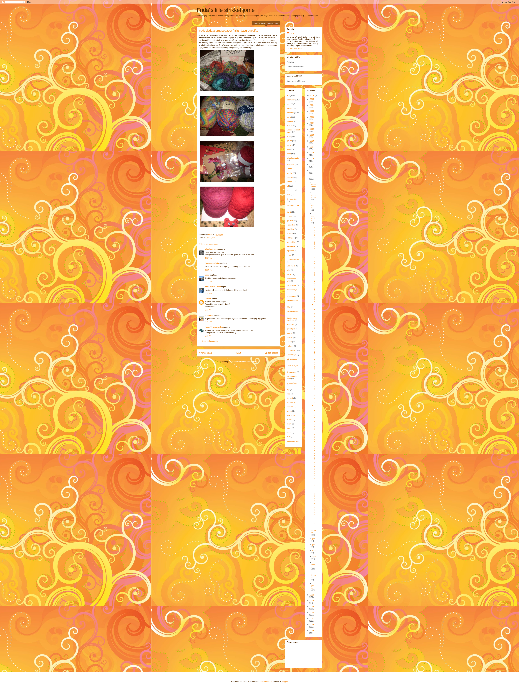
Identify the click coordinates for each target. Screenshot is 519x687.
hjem (289, 424)
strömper (291, 100)
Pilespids (290, 324)
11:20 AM (208, 270)
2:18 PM (208, 282)
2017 (312, 147)
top (288, 389)
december (313, 185)
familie (289, 173)
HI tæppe (291, 238)
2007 (312, 619)
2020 (312, 129)
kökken (290, 177)
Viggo (289, 411)
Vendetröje (291, 355)
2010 (312, 601)
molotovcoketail (266, 682)
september (313, 218)
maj (313, 550)
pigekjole (290, 229)
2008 (312, 613)
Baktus (290, 337)
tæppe (289, 182)
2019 (312, 135)
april (314, 556)
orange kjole (292, 383)
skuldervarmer (293, 441)
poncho (290, 190)
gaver (213, 237)
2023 (312, 111)
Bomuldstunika (293, 259)
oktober (313, 206)
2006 (312, 624)
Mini (288, 270)
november (313, 196)
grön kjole (291, 329)
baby (289, 145)
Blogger (285, 682)
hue (288, 104)
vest (288, 394)
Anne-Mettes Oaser (213, 287)
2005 (312, 631)
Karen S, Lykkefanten (214, 327)
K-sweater (291, 246)
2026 (312, 95)
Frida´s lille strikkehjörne (226, 10)
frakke (289, 419)
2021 (312, 123)
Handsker (291, 225)
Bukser (290, 233)
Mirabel (290, 407)
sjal (288, 149)
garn (208, 237)
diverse (290, 121)
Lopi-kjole (291, 266)
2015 (312, 159)
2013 (312, 171)
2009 (312, 607)
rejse (289, 255)
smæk (289, 333)
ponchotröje (292, 289)
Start (238, 353)
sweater (290, 113)
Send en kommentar (210, 341)
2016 (312, 153)
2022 (312, 117)
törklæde (290, 164)
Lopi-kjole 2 (292, 350)
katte (289, 428)
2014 (312, 165)
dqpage (208, 298)
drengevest (291, 372)
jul (288, 186)
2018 (312, 141)
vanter (289, 108)
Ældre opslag (271, 353)
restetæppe (292, 296)
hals (288, 194)
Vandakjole (291, 242)
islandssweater (293, 158)
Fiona (289, 342)
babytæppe (291, 285)
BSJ (288, 307)
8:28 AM (208, 336)
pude (289, 432)
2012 (312, 176)
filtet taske (291, 415)
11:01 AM (208, 258)
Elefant (290, 398)
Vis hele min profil (294, 49)
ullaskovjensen (211, 249)
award (289, 274)
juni (313, 544)
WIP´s (289, 126)
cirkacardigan (292, 365)
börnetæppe (292, 359)
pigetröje (290, 251)
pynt (288, 437)
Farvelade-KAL (293, 311)
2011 (312, 595)
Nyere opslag (205, 353)
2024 (312, 105)
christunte (209, 315)
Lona (207, 275)
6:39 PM (208, 293)
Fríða (292, 33)
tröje (289, 136)
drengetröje (292, 199)
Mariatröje (291, 402)
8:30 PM (208, 322)
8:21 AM (208, 310)
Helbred (290, 346)
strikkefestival (292, 300)
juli (313, 538)
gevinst (290, 221)
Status (289, 216)
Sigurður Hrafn (293, 205)
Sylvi (289, 212)
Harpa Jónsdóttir (212, 263)
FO (288, 95)
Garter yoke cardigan (292, 319)
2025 (312, 99)
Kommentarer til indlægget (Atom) (243, 362)
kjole (289, 153)
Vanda (289, 169)
